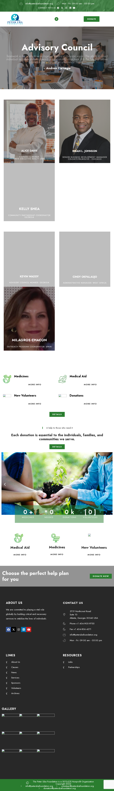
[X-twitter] (13, 629)
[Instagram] (18, 629)
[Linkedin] (23, 629)
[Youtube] (28, 629)
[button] (5, 484)
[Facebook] (8, 629)
